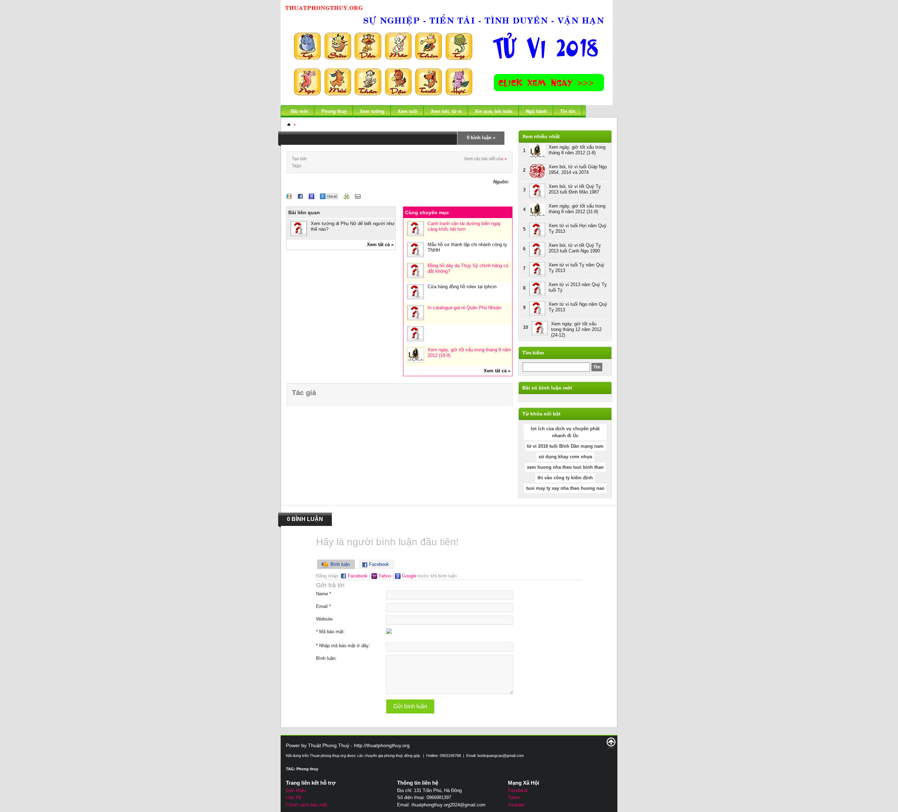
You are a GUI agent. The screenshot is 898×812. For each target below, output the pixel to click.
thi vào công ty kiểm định (565, 477)
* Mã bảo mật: (330, 631)
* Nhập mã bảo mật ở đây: (343, 645)
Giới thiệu (296, 790)
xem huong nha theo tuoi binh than (565, 467)
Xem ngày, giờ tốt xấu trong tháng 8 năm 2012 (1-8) (577, 149)
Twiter (514, 797)
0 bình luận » (481, 137)
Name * (323, 593)
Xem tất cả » (380, 244)
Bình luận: (326, 658)
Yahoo (384, 575)
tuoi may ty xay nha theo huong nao (565, 488)
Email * (323, 606)
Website (324, 619)
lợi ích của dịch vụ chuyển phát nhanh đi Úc (565, 432)
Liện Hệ (293, 797)
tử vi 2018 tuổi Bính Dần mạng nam (565, 446)
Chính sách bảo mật (306, 804)
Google (408, 575)
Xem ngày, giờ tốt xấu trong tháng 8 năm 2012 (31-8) (577, 208)
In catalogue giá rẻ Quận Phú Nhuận (464, 307)
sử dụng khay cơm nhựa (565, 456)
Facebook (357, 575)
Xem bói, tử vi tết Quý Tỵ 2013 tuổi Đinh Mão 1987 (575, 189)
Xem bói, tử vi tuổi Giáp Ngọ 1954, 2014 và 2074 (578, 169)
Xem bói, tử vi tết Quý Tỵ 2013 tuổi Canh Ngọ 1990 (575, 248)
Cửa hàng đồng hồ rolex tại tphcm (462, 286)
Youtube (516, 804)
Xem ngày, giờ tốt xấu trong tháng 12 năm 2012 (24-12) (576, 329)
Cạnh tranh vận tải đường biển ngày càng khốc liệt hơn (464, 226)
